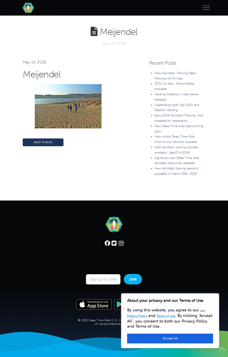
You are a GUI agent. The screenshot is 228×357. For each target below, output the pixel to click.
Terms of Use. (166, 316)
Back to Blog (43, 142)
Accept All (170, 338)
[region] (170, 320)
